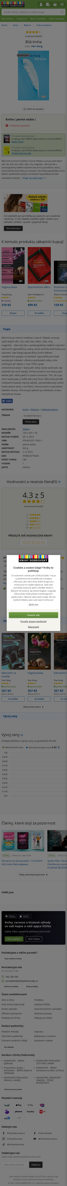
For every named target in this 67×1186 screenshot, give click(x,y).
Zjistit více (33, 604)
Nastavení (33, 627)
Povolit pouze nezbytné (33, 621)
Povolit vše (33, 615)
